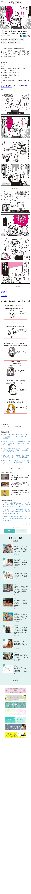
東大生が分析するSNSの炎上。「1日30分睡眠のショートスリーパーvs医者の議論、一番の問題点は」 (17, 462)
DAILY (9, 530)
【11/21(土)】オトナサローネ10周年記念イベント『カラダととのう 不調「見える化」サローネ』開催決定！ (16, 436)
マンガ (18, 42)
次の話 (4, 295)
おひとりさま (19, 39)
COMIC (21, 530)
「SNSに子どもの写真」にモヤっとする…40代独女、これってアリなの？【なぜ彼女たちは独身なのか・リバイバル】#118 (16, 504)
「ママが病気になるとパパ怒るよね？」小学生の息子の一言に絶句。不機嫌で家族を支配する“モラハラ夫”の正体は (16, 450)
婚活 (12, 39)
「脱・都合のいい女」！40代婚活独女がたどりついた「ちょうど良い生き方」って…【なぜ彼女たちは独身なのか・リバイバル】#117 (16, 511)
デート (11, 42)
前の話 (4, 292)
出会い (4, 42)
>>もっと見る (25, 524)
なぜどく (5, 39)
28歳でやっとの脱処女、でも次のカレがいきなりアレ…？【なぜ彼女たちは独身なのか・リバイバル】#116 (16, 518)
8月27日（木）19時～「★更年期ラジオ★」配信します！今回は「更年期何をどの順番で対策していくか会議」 (17, 443)
